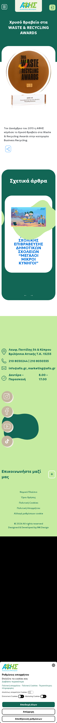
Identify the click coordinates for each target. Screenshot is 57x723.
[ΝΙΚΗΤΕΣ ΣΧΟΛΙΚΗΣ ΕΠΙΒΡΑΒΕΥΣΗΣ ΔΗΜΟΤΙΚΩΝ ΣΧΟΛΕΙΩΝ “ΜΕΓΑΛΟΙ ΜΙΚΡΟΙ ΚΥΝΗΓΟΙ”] (28, 214)
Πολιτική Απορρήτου (28, 508)
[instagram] (7, 401)
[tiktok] (7, 446)
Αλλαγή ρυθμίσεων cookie (28, 513)
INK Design (43, 527)
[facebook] (7, 416)
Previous (25, 295)
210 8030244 (18, 361)
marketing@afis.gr (41, 368)
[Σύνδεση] (52, 6)
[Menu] (4, 9)
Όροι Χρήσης (28, 497)
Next (31, 295)
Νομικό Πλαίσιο (28, 492)
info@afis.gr (18, 368)
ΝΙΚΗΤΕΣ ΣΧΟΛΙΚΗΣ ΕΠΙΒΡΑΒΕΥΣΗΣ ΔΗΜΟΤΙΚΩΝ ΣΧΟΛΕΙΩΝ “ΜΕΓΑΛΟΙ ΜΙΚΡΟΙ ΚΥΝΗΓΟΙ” (28, 250)
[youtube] (7, 431)
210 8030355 (39, 361)
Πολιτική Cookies (28, 503)
